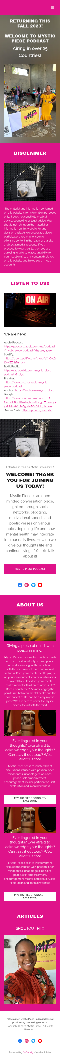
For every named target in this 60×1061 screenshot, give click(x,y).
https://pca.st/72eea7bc (37, 410)
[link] (20, 585)
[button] (52, 7)
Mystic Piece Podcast (30, 569)
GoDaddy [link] (28, 1052)
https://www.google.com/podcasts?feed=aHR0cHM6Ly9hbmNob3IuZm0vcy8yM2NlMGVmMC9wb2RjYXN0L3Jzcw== (30, 402)
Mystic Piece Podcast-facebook (30, 799)
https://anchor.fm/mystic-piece (34, 390)
